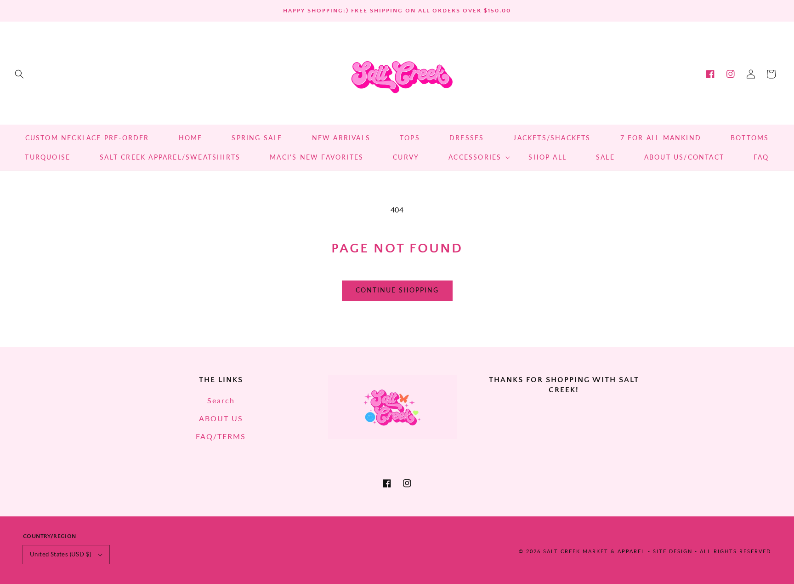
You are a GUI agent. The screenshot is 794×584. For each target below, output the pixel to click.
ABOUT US (221, 418)
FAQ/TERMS (221, 436)
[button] (19, 74)
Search (221, 400)
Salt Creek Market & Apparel (594, 551)
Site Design (672, 551)
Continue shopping (397, 290)
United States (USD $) (60, 554)
